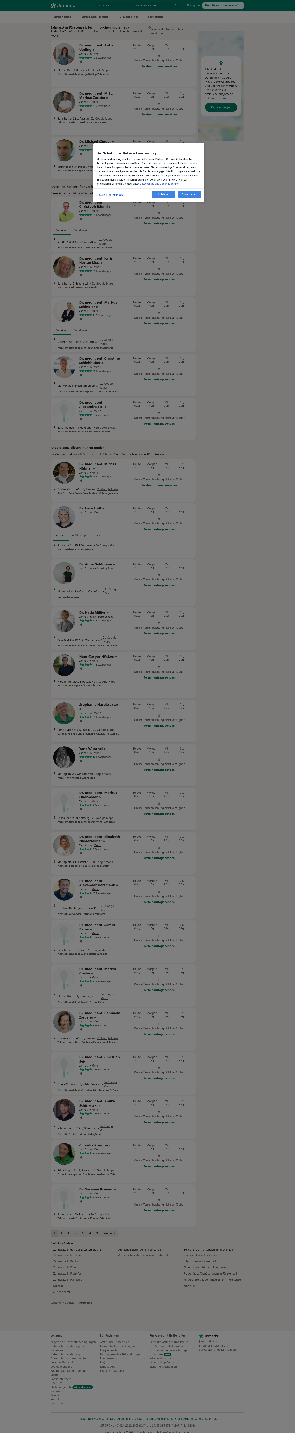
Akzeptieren (189, 194)
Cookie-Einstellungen (110, 194)
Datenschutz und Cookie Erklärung (159, 183)
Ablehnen (163, 194)
